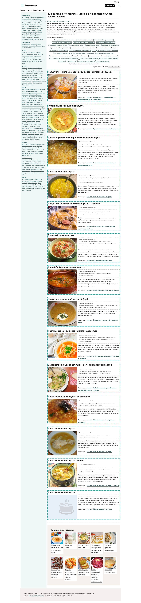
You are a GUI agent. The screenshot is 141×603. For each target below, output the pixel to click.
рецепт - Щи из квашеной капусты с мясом (103, 486)
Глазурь (37, 144)
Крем (23, 148)
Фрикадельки (25, 35)
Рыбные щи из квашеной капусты (105, 42)
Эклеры (29, 155)
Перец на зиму (26, 169)
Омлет (41, 28)
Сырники (38, 81)
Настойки (39, 188)
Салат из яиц (29, 102)
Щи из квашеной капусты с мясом (103, 40)
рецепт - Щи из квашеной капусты (99, 197)
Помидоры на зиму (36, 169)
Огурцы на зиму (39, 167)
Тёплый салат (25, 139)
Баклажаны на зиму (30, 161)
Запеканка (35, 24)
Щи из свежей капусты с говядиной (108, 50)
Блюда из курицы (36, 19)
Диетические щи (71, 61)
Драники (24, 24)
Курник (41, 73)
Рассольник (25, 46)
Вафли (39, 69)
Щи (34, 47)
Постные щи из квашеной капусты (62, 42)
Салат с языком (36, 130)
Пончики (29, 79)
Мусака (36, 28)
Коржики (24, 73)
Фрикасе (32, 35)
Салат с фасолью (31, 126)
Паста (29, 30)
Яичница (41, 39)
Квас (39, 183)
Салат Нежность (31, 106)
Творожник (25, 153)
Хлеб (34, 83)
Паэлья (34, 30)
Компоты (28, 185)
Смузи (23, 190)
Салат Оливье (40, 106)
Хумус (40, 61)
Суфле (28, 151)
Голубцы (29, 22)
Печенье (29, 149)
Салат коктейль (38, 102)
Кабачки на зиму (29, 165)
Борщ (23, 44)
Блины (40, 68)
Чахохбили (25, 39)
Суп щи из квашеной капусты (62, 40)
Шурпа (30, 47)
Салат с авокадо (26, 108)
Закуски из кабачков (37, 54)
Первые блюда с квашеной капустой (79, 64)
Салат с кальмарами (27, 115)
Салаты (24, 87)
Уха (23, 47)
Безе (23, 144)
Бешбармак (41, 17)
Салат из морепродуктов (29, 95)
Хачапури (24, 83)
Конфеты (39, 146)
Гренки (23, 54)
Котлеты (33, 26)
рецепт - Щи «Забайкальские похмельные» (103, 290)
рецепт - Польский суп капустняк (99, 260)
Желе (30, 146)
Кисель (24, 185)
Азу (23, 17)
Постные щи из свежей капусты (63, 53)
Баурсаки (24, 68)
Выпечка (24, 66)
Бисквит (27, 144)
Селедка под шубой (27, 137)
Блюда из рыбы (35, 20)
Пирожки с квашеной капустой (88, 58)
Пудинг (23, 151)
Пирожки (34, 77)
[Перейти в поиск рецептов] (119, 5)
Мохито (35, 186)
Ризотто (35, 32)
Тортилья (37, 34)
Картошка (24, 26)
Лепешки (24, 75)
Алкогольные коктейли (28, 179)
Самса (29, 81)
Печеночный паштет (33, 57)
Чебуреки (39, 83)
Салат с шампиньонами (36, 128)
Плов (23, 32)
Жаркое (29, 24)
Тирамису (31, 153)
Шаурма (24, 63)
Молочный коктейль (27, 186)
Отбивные (24, 30)
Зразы (40, 24)
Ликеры (37, 185)
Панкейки (24, 77)
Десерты (24, 142)
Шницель (36, 39)
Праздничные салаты (31, 91)
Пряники (42, 79)
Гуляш (34, 22)
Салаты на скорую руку (28, 135)
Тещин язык (30, 172)
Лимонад (42, 185)
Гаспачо (33, 44)
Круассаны (30, 73)
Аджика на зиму (26, 160)
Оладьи (40, 75)
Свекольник (32, 46)
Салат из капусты (40, 93)
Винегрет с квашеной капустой (86, 61)
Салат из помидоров (32, 98)
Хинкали (24, 37)
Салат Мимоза (26, 104)
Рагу (26, 32)
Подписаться (109, 5)
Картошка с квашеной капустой (98, 56)
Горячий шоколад (33, 183)
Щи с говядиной (103, 58)
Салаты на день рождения (35, 134)
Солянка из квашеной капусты (110, 45)
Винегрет (24, 89)
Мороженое (28, 148)
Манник (29, 75)
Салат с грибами (33, 111)
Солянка (38, 46)
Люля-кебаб (30, 28)
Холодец (24, 61)
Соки (27, 190)
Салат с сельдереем (33, 123)
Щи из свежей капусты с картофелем (59, 56)
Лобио (31, 56)
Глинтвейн (24, 183)
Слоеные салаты (38, 137)
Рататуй (30, 32)
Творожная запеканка (36, 151)
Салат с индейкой (38, 113)
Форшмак (41, 59)
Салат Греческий (30, 93)
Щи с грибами (76, 56)
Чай (30, 190)
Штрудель (30, 84)
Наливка (40, 186)
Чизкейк (24, 155)
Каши (29, 26)
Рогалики (24, 81)
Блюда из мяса (26, 20)
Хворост (30, 83)
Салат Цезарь (33, 132)
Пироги (30, 77)
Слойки (34, 81)
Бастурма (24, 52)
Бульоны (27, 44)
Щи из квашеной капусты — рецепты (59, 21)
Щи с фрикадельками (103, 61)
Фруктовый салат (34, 139)
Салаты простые (40, 135)
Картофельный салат (33, 89)
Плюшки (24, 79)
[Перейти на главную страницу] (31, 6)
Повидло (41, 149)
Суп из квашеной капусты (93, 45)
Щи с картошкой (113, 56)
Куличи (36, 73)
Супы (43, 46)
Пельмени (39, 30)
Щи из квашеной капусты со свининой (84, 42)
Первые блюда (26, 42)
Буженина (30, 52)
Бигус (23, 19)
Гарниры (24, 22)
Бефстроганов (34, 17)
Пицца (40, 77)
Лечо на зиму (30, 167)
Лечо (27, 56)
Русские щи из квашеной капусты (57, 45)
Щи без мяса (62, 61)
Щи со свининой (113, 58)
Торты (36, 153)
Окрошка (38, 44)
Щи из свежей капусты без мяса (104, 53)
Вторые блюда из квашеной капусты (106, 48)
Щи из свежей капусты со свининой (83, 53)
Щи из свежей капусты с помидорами (80, 50)
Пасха (39, 148)
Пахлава (24, 149)
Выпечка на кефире (27, 71)
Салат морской (34, 104)
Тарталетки (35, 59)
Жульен (28, 54)
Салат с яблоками (27, 130)
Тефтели (32, 34)
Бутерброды (37, 52)
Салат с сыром (33, 124)
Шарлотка (24, 84)
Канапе (24, 56)
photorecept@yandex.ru (36, 596)
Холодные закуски (32, 61)
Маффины (35, 75)
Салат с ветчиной (35, 109)
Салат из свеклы (31, 100)
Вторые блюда (26, 15)
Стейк (27, 34)
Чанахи (39, 37)
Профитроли (35, 79)
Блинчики (35, 68)
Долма (38, 22)
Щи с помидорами (54, 58)
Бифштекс (28, 19)
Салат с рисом (31, 121)
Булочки (28, 69)
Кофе (33, 185)
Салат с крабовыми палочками (30, 117)
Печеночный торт (26, 59)
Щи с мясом (84, 56)
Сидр (43, 188)
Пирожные (35, 149)
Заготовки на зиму (27, 158)
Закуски (24, 50)
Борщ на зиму (41, 161)
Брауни (24, 69)
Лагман (38, 26)
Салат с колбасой (39, 115)
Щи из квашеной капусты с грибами (82, 40)
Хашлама (37, 35)
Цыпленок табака (32, 37)
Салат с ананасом (36, 108)
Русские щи (94, 64)
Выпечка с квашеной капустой (69, 58)
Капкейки (36, 71)
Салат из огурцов (32, 96)
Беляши (30, 68)
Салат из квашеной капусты (76, 45)
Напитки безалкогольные (29, 188)
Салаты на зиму (26, 171)
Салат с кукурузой (34, 119)
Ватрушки (34, 69)
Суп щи (94, 50)
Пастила (34, 148)
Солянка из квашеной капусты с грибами (83, 48)
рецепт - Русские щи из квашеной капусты (103, 129)
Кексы (41, 71)
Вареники (42, 20)
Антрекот (26, 17)
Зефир (34, 146)
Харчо (26, 47)
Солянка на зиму (36, 171)
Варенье (32, 144)
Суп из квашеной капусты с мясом (60, 48)
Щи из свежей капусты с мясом (59, 50)
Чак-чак (41, 153)
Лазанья (24, 28)
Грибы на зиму (26, 163)
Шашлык (30, 39)
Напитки (24, 177)
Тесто (43, 81)
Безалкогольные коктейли (34, 181)
